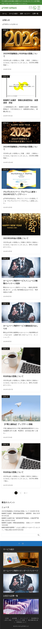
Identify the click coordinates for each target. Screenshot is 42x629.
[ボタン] (30, 8)
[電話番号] (34, 8)
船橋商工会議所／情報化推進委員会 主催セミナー (18, 523)
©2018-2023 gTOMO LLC (21, 626)
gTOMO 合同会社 (9, 8)
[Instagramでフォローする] (22, 543)
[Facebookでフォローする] (19, 543)
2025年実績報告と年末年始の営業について (16, 511)
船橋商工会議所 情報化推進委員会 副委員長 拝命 (19, 513)
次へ (25, 493)
